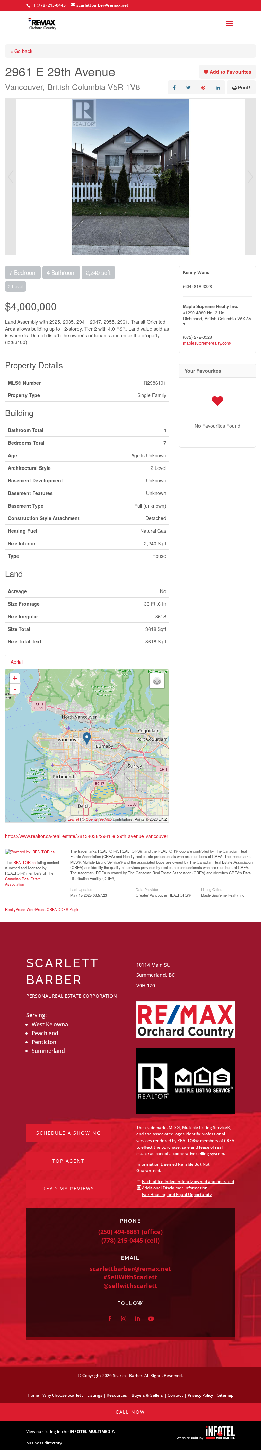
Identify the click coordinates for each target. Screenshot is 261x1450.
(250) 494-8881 (119, 1231)
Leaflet (73, 819)
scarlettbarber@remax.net (130, 1269)
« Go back (21, 51)
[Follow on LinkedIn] (137, 1318)
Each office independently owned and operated (188, 1181)
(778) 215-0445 (122, 1240)
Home (33, 1395)
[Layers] (157, 680)
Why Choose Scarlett (62, 1395)
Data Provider (147, 889)
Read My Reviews (68, 1188)
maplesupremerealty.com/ (207, 343)
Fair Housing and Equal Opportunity (177, 1194)
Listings (94, 1395)
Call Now (130, 1412)
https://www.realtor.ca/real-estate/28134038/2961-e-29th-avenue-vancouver (86, 836)
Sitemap (225, 1395)
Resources (117, 1395)
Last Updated (81, 889)
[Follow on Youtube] (150, 1318)
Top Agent (68, 1160)
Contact (175, 1395)
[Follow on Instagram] (123, 1318)
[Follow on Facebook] (110, 1318)
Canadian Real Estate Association (23, 881)
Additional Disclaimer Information (175, 1188)
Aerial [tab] (17, 661)
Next (250, 177)
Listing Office (211, 889)
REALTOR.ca (24, 862)
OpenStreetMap (99, 819)
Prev (10, 177)
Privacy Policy (200, 1395)
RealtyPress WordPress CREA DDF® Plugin (42, 909)
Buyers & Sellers (147, 1395)
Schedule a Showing (68, 1133)
